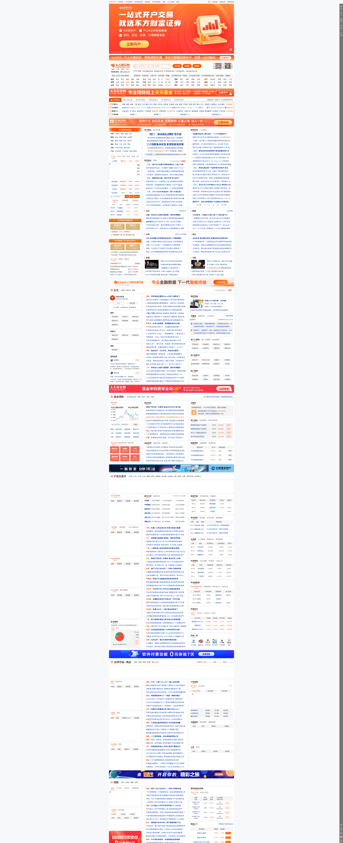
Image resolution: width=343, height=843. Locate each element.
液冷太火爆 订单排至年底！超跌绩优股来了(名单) (211, 96)
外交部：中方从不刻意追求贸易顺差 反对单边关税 (211, 103)
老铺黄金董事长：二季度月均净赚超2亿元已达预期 (165, 712)
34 (182, 462)
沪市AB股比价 (162, 575)
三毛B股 (201, 525)
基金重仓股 (122, 391)
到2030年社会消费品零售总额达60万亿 (161, 86)
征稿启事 (216, 832)
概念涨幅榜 (124, 539)
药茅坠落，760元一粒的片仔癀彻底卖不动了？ (163, 286)
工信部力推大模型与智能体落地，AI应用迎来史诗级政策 (209, 259)
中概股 (112, 661)
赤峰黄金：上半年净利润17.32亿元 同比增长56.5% (165, 715)
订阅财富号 (135, 284)
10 (182, 470)
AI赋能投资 (210, 48)
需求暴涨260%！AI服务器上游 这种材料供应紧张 (164, 130)
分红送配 (203, 510)
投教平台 (217, 48)
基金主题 (113, 391)
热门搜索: (138, 20)
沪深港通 (115, 63)
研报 (124, 86)
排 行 (160, 28)
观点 (194, 183)
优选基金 (203, 369)
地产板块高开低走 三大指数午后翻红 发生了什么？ (165, 116)
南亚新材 (120, 160)
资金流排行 (165, 493)
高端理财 (136, 385)
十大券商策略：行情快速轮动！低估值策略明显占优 (165, 741)
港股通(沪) (184, 63)
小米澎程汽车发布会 (152, 220)
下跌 (137, 586)
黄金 (137, 34)
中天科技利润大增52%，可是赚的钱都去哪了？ (164, 275)
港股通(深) (215, 63)
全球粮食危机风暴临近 (175, 167)
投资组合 (154, 48)
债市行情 (165, 805)
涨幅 (138, 113)
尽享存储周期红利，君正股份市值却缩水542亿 (163, 289)
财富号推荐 (213, 369)
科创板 (171, 53)
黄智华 (206, 328)
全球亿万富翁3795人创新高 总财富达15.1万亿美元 (211, 170)
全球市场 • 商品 (122, 610)
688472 (112, 163)
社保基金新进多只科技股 (174, 96)
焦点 (117, 28)
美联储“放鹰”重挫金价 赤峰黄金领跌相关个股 (163, 637)
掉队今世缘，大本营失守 (174, 309)
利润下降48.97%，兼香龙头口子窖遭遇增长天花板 (165, 177)
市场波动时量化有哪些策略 (171, 213)
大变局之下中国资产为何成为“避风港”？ (166, 197)
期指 (132, 31)
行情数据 (116, 48)
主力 (154, 31)
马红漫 (227, 312)
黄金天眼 (216, 328)
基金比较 (136, 382)
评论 (122, 28)
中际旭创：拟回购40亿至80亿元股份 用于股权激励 (212, 140)
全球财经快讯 (225, 86)
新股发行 (148, 457)
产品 (112, 100)
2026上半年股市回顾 (152, 223)
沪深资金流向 (180, 20)
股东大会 (148, 466)
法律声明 (192, 832)
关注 (137, 308)
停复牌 (147, 449)
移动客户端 (112, 2)
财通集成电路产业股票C (199, 377)
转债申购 (145, 24)
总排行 (213, 562)
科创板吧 (215, 288)
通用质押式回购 (197, 737)
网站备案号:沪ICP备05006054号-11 (146, 840)
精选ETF (194, 773)
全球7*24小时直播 (180, 183)
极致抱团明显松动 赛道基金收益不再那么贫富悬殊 (165, 362)
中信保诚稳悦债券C (197, 408)
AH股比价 (179, 60)
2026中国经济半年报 (198, 216)
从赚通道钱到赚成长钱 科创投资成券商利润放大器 (165, 521)
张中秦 (227, 324)
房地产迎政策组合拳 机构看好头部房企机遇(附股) (165, 744)
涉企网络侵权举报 (227, 48)
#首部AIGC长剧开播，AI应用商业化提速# (216, 249)
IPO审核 (215, 60)
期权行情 (149, 692)
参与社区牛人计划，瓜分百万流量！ (168, 170)
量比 (138, 117)
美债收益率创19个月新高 (175, 326)
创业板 (160, 34)
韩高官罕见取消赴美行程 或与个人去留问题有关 (164, 668)
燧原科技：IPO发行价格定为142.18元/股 (208, 93)
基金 (176, 53)
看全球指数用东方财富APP (156, 89)
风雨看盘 (216, 324)
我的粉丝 (115, 273)
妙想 (164, 2)
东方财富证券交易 (143, 822)
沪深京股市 (119, 425)
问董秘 (193, 265)
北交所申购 (171, 60)
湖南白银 (181, 265)
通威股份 (197, 482)
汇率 (192, 696)
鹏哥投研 (116, 321)
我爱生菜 (198, 574)
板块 (149, 31)
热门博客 (194, 320)
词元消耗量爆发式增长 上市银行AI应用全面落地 (164, 778)
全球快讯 (179, 86)
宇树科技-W (158, 265)
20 (182, 466)
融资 (149, 34)
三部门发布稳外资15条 (199, 223)
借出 (227, 752)
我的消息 (135, 269)
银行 (181, 28)
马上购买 (119, 223)
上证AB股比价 (133, 476)
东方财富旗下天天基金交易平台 (125, 189)
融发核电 (201, 521)
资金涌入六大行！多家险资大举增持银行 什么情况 (165, 768)
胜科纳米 (197, 474)
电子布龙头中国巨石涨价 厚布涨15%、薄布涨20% (211, 123)
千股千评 (153, 24)
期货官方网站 (226, 822)
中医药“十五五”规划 (216, 223)
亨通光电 (158, 262)
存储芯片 (114, 398)
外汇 (127, 34)
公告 (198, 31)
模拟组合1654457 (197, 578)
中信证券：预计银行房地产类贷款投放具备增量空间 (212, 197)
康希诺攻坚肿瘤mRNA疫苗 (156, 167)
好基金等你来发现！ (176, 396)
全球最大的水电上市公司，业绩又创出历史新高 (164, 279)
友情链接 (228, 832)
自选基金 (213, 53)
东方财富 (120, 2)
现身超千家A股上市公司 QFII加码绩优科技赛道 (164, 490)
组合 (225, 28)
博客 (219, 28)
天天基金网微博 (197, 817)
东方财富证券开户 (143, 817)
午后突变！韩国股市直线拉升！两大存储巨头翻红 (165, 123)
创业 (181, 34)
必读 (122, 31)
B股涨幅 (122, 476)
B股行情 (154, 575)
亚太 (119, 105)
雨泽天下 (195, 308)
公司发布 (210, 265)
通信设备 (114, 406)
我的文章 (115, 284)
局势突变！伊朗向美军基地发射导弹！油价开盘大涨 (165, 675)
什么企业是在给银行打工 (174, 582)
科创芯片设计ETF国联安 (201, 800)
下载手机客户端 (130, 183)
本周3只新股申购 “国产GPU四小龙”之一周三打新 (164, 544)
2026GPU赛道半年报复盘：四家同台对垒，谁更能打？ (123, 312)
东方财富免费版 (128, 817)
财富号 (212, 34)
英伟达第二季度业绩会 (169, 223)
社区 (148, 160)
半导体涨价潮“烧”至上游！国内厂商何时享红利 (210, 120)
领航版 (228, 24)
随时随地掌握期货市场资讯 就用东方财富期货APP (165, 681)
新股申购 (137, 24)
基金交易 (222, 2)
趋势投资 (195, 328)
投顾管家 (127, 378)
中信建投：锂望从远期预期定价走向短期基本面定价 (212, 194)
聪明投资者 (205, 312)
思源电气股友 (198, 272)
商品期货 (203, 671)
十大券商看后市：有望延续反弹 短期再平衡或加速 (165, 383)
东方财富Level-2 (128, 819)
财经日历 (156, 445)
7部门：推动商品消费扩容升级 (165, 83)
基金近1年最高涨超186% (156, 99)
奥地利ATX (126, 56)
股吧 (177, 2)
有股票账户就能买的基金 (225, 772)
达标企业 (225, 535)
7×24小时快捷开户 (133, 195)
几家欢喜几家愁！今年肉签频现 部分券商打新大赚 (165, 147)
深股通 (156, 63)
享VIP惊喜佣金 (117, 175)
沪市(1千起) (195, 741)
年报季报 (148, 453)
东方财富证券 (138, 2)
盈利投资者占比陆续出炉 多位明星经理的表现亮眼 (165, 359)
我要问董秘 (229, 264)
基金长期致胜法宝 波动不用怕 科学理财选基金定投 (165, 399)
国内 (127, 28)
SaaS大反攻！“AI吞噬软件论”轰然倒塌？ (166, 194)
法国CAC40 (151, 56)
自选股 (206, 53)
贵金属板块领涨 (147, 20)
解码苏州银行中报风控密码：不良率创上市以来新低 (165, 785)
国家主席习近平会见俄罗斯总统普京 (206, 86)
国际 (132, 28)
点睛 (187, 31)
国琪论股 (195, 324)
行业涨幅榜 (114, 539)
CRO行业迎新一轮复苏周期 (175, 320)
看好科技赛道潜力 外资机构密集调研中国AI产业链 (165, 483)
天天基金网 (128, 2)
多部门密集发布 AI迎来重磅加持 (205, 113)
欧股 (144, 611)
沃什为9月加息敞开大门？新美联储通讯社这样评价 (165, 651)
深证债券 (121, 759)
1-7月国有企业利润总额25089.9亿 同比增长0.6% (211, 106)
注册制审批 (207, 535)
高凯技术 (218, 551)
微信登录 (125, 256)
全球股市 (115, 56)
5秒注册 (132, 252)
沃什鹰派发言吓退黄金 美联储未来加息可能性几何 (165, 705)
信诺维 (212, 460)
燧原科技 (213, 456)
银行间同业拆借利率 (153, 805)
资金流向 (125, 60)
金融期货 (194, 671)
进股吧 (187, 15)
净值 (149, 28)
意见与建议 (156, 822)
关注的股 (115, 265)
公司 (181, 31)
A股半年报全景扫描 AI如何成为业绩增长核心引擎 (165, 554)
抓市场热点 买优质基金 (175, 403)
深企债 (126, 737)
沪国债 (114, 763)
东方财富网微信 (158, 819)
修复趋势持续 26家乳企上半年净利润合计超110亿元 (165, 500)
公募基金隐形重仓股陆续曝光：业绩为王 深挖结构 (165, 252)
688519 (112, 160)
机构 (219, 31)
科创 (154, 34)
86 (158, 466)
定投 (154, 28)
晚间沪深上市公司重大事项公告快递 (206, 137)
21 (158, 470)
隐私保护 (204, 832)
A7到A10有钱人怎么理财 (170, 220)
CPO (135, 398)
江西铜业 (180, 262)
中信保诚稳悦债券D (197, 404)
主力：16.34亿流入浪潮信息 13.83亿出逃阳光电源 (211, 177)
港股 (122, 34)
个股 (135, 53)
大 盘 (160, 31)
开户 (167, 99)
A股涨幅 (114, 476)
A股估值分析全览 (191, 20)
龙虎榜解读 (158, 269)
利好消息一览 (225, 137)
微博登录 (133, 256)
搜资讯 (196, 15)
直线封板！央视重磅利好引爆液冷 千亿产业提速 (164, 133)
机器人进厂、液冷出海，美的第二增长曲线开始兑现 (165, 292)
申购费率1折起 (117, 195)
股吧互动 (167, 48)
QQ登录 (116, 256)
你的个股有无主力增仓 (175, 89)
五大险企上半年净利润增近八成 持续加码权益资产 (165, 504)
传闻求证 (201, 265)
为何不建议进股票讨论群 (155, 582)
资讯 (124, 93)
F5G (135, 406)
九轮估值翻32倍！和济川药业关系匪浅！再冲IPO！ (165, 524)
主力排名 (133, 60)
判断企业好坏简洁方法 (154, 585)
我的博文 (115, 298)
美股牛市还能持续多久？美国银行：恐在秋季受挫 (165, 654)
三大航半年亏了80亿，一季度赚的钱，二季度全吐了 (165, 282)
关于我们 (115, 832)
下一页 (224, 153)
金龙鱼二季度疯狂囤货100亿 (157, 306)
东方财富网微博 (158, 817)
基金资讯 (147, 352)
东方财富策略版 (128, 822)
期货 (132, 34)
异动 (138, 123)
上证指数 (114, 109)
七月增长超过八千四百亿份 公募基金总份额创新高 (165, 376)
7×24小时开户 (132, 175)
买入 (228, 782)
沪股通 (132, 63)
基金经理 (130, 391)
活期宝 (120, 208)
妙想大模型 (220, 24)
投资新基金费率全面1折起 (175, 406)
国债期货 (135, 737)
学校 (230, 31)
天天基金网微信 (197, 819)
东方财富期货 (156, 2)
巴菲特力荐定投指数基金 (155, 406)
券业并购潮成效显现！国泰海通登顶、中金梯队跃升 (165, 571)
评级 (193, 31)
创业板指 (114, 134)
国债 (112, 737)
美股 (117, 34)
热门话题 (149, 269)
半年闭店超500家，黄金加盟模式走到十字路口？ (164, 174)
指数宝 (126, 208)
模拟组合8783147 (197, 570)
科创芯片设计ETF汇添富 (201, 791)
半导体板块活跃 (169, 20)
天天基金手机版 (194, 24)
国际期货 (212, 671)
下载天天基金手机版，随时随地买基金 (219, 345)
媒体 (193, 34)
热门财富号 (195, 304)
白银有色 (166, 265)
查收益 (137, 212)
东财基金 (147, 2)
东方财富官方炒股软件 (216, 56)
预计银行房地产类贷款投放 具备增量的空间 (167, 379)
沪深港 (185, 53)
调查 (198, 34)
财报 (120, 86)
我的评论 (115, 269)
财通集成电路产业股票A (199, 374)
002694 (112, 156)
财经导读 (194, 79)
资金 (116, 86)
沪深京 (117, 82)
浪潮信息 (200, 499)
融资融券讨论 (178, 269)
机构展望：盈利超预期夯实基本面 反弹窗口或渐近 (165, 480)
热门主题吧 (205, 288)
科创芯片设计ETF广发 (201, 804)
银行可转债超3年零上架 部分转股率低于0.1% (163, 795)
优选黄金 (212, 392)
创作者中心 (182, 159)
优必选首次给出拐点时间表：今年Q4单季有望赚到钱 (166, 641)
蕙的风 (206, 324)
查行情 (177, 15)
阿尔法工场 (205, 308)
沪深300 (114, 138)
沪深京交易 (119, 96)
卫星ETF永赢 (201, 795)
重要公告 (148, 470)
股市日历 (147, 445)
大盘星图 (229, 53)
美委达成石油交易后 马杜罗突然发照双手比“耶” (164, 664)
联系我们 (168, 832)
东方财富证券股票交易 (125, 169)
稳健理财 (127, 385)
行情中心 (115, 53)
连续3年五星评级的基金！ (156, 403)
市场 (130, 425)
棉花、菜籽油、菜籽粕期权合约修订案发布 (167, 688)
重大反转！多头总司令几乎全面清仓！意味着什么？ (212, 130)
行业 (143, 53)
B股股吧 (183, 575)
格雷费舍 (116, 309)
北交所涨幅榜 (115, 444)
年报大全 (187, 60)
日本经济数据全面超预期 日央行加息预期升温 (163, 698)
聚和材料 (197, 478)
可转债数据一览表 (176, 805)
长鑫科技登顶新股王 (151, 216)
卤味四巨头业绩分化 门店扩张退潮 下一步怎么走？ (212, 174)
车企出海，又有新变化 (176, 306)
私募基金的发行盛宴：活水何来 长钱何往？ (167, 386)
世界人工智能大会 (213, 210)
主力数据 (201, 488)
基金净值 (113, 351)
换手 (138, 120)
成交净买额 (196, 639)
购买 (228, 373)
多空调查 (114, 570)
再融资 (158, 425)
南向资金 (194, 635)
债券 (187, 28)
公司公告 (227, 147)
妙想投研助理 (127, 825)
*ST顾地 (120, 156)
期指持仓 (210, 488)
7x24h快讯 (149, 103)
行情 (117, 31)
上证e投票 (229, 159)
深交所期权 (167, 692)
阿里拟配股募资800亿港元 (156, 323)
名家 (225, 31)
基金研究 (147, 392)
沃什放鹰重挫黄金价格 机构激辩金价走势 (166, 200)
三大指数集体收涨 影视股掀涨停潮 (165, 93)
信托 (198, 28)
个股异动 (115, 149)
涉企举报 (341, 828)
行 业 (212, 31)
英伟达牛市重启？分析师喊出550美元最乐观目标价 (165, 248)
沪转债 (132, 763)
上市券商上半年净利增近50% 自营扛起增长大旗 (164, 751)
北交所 (159, 53)
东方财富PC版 (176, 24)
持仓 (117, 577)
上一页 (199, 153)
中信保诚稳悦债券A (197, 399)
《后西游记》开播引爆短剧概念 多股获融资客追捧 (165, 120)
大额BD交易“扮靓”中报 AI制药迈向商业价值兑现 (164, 561)
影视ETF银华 (201, 786)
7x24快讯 (203, 79)
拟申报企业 (216, 535)
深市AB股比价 (174, 575)
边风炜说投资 (195, 312)
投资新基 (173, 99)
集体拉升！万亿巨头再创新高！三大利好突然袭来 (165, 137)
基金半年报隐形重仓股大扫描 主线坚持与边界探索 (165, 369)
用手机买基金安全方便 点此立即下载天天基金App (165, 409)
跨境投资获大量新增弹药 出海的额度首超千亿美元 (165, 366)
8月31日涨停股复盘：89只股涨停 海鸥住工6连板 (164, 154)
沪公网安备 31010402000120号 (176, 840)
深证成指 (114, 130)
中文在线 (213, 255)
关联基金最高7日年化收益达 (207, 359)
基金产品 (185, 825)
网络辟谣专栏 (226, 217)
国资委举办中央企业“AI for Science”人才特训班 (211, 110)
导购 (128, 93)
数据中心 (115, 60)
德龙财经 (216, 312)
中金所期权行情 (177, 692)
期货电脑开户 (226, 819)
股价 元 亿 (120, 24)
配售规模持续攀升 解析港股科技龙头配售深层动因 (165, 531)
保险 (193, 28)
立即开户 (113, 223)
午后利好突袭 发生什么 (155, 96)
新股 (155, 53)
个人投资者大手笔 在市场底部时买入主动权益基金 (165, 373)
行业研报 (178, 514)
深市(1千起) (204, 741)
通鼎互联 (173, 262)
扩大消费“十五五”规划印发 (217, 213)
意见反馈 (341, 833)
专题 (137, 28)
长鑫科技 (173, 265)
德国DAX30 (176, 56)
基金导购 (127, 382)
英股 (119, 693)
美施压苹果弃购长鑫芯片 (155, 330)
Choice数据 (170, 2)
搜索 (230, 34)
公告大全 (219, 510)
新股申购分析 (168, 269)
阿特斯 (119, 163)
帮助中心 (128, 180)
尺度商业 (227, 308)
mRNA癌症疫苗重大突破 (155, 320)
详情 (229, 399)
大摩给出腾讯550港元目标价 (161, 190)
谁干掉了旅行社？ (175, 313)
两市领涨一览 (151, 514)
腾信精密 (213, 452)
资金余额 (210, 639)
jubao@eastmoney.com (225, 837)
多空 (113, 577)
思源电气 (193, 268)
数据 (112, 86)
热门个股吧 (195, 288)
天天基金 (125, 100)
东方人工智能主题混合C (199, 381)
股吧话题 (194, 245)
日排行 (193, 562)
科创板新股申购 (196, 535)
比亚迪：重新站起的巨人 (155, 309)
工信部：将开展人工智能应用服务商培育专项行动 (211, 89)
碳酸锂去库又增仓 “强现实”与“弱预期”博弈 (162, 678)
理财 (155, 109)
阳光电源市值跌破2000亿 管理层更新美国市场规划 (165, 144)
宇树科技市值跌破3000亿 (174, 330)
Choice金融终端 (128, 827)
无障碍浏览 (230, 2)
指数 (123, 53)
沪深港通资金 (178, 190)
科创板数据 (195, 531)
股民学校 (179, 48)
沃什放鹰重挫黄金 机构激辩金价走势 (165, 709)
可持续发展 (128, 832)
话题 (148, 316)
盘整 (137, 583)
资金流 (137, 145)
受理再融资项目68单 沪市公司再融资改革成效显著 (165, 534)
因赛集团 (219, 255)
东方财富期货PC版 (208, 24)
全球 (130, 82)
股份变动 (148, 462)
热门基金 (113, 208)
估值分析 (229, 60)
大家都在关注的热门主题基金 (157, 396)
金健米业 (149, 265)
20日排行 (206, 562)
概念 (147, 53)
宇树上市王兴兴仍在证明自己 (172, 210)
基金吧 (212, 28)
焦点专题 (156, 79)
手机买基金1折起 (131, 223)
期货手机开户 (226, 817)
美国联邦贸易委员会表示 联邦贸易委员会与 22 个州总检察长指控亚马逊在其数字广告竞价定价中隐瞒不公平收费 (183, 103)
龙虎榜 (201, 60)
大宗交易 (222, 60)
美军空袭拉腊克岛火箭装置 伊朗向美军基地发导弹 (165, 661)
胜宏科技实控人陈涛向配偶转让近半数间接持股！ (165, 258)
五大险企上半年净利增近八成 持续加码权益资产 (164, 757)
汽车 (219, 34)
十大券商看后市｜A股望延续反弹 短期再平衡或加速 (212, 190)
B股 (175, 425)
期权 (137, 31)
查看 (137, 592)
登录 (209, 2)
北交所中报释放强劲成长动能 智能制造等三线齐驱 (165, 541)
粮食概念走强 (158, 20)
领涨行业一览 (162, 514)
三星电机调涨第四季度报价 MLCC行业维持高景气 (165, 510)
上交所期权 (158, 692)
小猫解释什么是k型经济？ (170, 217)
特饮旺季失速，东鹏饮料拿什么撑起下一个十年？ (165, 296)
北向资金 (201, 635)
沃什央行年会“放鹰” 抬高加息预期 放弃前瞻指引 (164, 702)
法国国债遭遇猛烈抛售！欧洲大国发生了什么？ (164, 791)
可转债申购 (204, 445)
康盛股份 (200, 503)
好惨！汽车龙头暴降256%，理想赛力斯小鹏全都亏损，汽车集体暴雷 (123, 325)
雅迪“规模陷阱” (152, 303)
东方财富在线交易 (143, 819)
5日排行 (199, 562)
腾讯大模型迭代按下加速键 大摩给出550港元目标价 (165, 634)
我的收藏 (125, 269)
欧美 (124, 105)
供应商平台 (155, 832)
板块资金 (140, 60)
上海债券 (113, 759)
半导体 (125, 406)
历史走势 (224, 639)
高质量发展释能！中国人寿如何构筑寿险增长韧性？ (165, 761)
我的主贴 (135, 265)
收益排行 (119, 385)
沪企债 (118, 737)
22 (171, 466)
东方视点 (147, 79)
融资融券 (195, 60)
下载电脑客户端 (117, 183)
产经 (187, 34)
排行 (151, 53)
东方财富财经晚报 (224, 113)
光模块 (125, 398)
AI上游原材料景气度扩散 (155, 326)
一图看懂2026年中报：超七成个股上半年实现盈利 (211, 167)
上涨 (137, 581)
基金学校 (156, 392)
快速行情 (230, 56)
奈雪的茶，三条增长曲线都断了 (170, 303)
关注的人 (125, 265)
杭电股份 (166, 262)
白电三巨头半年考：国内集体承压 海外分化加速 (164, 150)
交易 (112, 96)
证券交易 (215, 2)
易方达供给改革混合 (197, 385)
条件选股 (161, 24)
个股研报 (148, 60)
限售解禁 (208, 60)
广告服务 (142, 832)
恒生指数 (202, 56)
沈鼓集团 (201, 517)
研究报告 (157, 493)
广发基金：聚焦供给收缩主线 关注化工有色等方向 (211, 200)
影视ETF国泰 (201, 782)
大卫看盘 (227, 328)
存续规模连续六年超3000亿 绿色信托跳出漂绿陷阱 (165, 802)
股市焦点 (147, 109)
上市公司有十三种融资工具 (174, 585)
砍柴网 (216, 308)
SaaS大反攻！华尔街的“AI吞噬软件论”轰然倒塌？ (165, 648)
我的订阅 (125, 284)
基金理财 (141, 48)
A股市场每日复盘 (197, 220)
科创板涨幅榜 (115, 507)
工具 (120, 93)
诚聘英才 (180, 832)
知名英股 (113, 693)
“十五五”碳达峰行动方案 (214, 220)
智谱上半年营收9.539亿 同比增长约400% (208, 147)
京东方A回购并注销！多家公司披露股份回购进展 (211, 127)
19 (182, 453)
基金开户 (185, 817)
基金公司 (136, 378)
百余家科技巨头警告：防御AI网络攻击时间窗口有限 (165, 255)
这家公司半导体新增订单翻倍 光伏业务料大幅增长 (211, 144)
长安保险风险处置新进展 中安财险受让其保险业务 (165, 764)
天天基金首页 (131, 345)
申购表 (226, 93)
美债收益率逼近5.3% (174, 323)
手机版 (184, 24)
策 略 (167, 31)
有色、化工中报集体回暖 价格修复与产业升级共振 (165, 747)
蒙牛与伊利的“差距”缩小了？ (157, 313)
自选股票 (125, 149)
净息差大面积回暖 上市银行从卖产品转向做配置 (164, 781)
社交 (112, 89)
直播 (148, 206)
